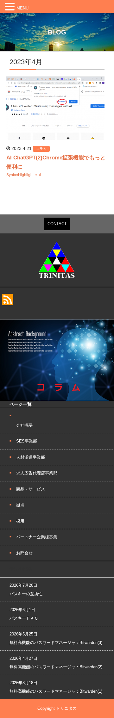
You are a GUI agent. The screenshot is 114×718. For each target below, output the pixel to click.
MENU (22, 8)
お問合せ (24, 553)
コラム (41, 149)
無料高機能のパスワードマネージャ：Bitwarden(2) (56, 667)
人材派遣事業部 (30, 457)
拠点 (20, 505)
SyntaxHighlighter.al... (25, 175)
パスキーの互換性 (26, 593)
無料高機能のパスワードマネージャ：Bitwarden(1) (56, 691)
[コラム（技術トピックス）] (57, 399)
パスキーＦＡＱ (24, 618)
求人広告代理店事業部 (36, 473)
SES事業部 (26, 441)
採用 (20, 521)
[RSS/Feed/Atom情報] (7, 305)
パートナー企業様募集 (36, 537)
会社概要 (24, 425)
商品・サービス (30, 489)
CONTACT (57, 223)
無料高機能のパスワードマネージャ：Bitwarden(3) (56, 642)
